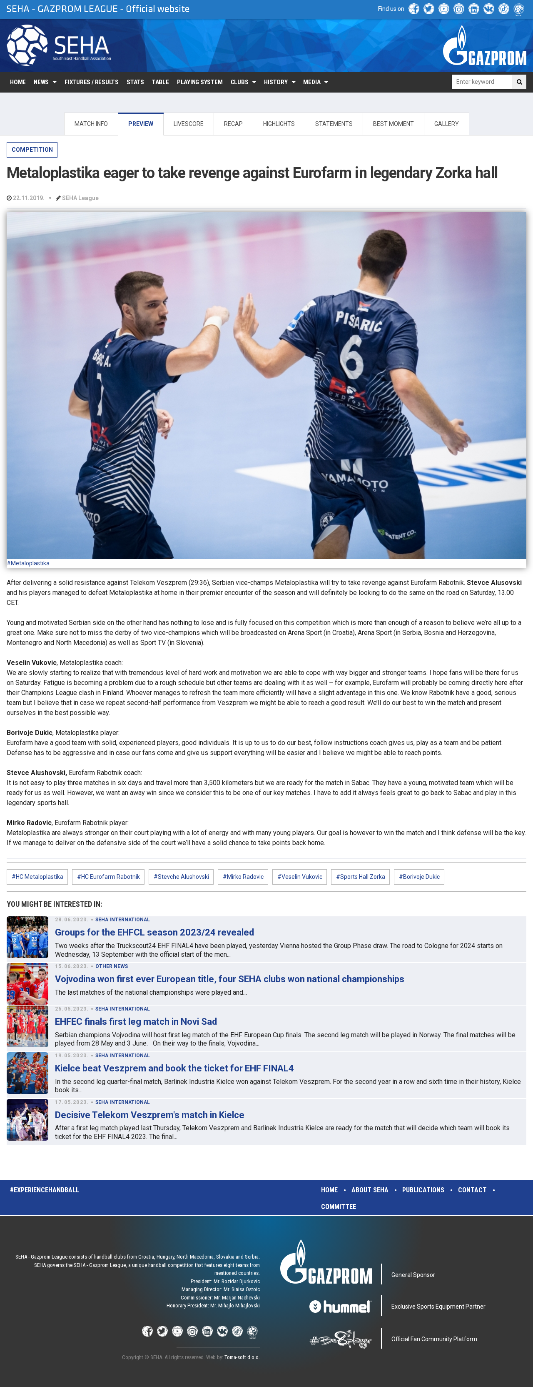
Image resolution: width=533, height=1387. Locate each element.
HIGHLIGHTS (279, 123)
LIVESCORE (189, 123)
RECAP (233, 123)
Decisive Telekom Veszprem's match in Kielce (149, 1115)
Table (160, 82)
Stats (135, 82)
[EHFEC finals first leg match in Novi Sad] (27, 1026)
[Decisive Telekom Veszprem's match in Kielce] (27, 1120)
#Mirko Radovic (243, 876)
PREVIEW (140, 123)
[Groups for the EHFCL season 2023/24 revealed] (27, 937)
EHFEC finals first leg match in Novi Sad (136, 1021)
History (275, 82)
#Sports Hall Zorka (360, 876)
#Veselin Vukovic (299, 876)
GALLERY (446, 123)
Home (18, 82)
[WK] (488, 8)
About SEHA (370, 1190)
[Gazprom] (484, 45)
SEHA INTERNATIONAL (122, 920)
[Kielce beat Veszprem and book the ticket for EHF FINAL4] (27, 1073)
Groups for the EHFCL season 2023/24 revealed (154, 932)
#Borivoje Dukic (419, 876)
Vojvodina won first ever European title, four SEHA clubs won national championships (229, 979)
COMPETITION (32, 149)
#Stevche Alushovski (181, 876)
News (41, 82)
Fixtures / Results (92, 82)
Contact (472, 1190)
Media (311, 82)
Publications (423, 1190)
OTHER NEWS (111, 966)
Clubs (240, 82)
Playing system (200, 82)
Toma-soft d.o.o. (242, 1357)
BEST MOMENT (393, 123)
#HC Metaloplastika (37, 876)
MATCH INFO (91, 123)
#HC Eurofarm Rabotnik (108, 876)
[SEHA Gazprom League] (59, 45)
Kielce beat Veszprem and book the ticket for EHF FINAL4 (174, 1068)
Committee (338, 1207)
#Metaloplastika (28, 563)
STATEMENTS (334, 123)
